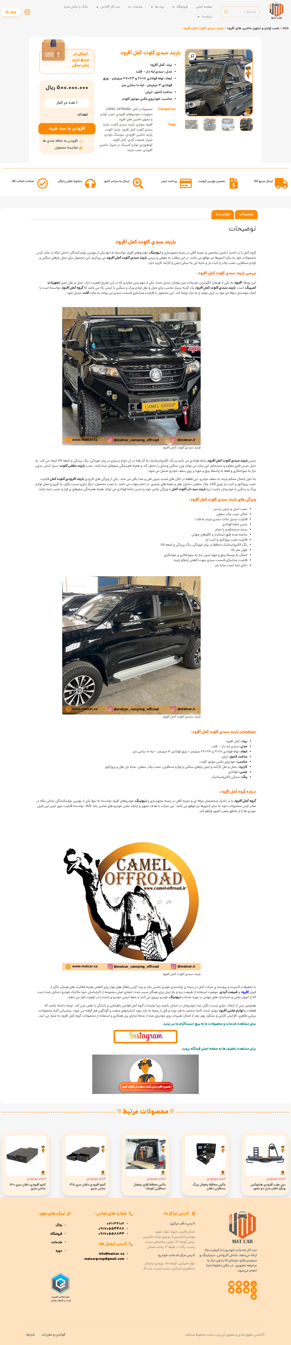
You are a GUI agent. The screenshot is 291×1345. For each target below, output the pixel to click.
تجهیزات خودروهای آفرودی (134, 114)
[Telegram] (246, 1290)
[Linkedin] (239, 1284)
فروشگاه (182, 7)
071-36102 (115, 1224)
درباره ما (207, 16)
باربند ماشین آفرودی (139, 135)
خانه (285, 28)
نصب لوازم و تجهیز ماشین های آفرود (253, 28)
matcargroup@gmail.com (104, 1259)
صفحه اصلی (204, 7)
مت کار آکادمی (110, 7)
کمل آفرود (119, 140)
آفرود (245, 992)
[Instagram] (254, 1290)
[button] (192, 56)
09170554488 (111, 1229)
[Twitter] (246, 1284)
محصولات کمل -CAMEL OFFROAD (129, 109)
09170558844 (111, 1234)
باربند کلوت (112, 129)
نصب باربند (134, 150)
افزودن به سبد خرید (67, 128)
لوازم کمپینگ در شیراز (123, 145)
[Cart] (27, 12)
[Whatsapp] (254, 1284)
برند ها (159, 7)
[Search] (226, 12)
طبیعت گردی (136, 140)
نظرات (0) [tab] (223, 214)
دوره (59, 1251)
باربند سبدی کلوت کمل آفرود (127, 127)
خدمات (137, 7)
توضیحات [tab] (246, 214)
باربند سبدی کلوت (123, 124)
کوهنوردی (146, 145)
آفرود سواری (144, 124)
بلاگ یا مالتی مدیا (76, 7)
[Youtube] (231, 1284)
